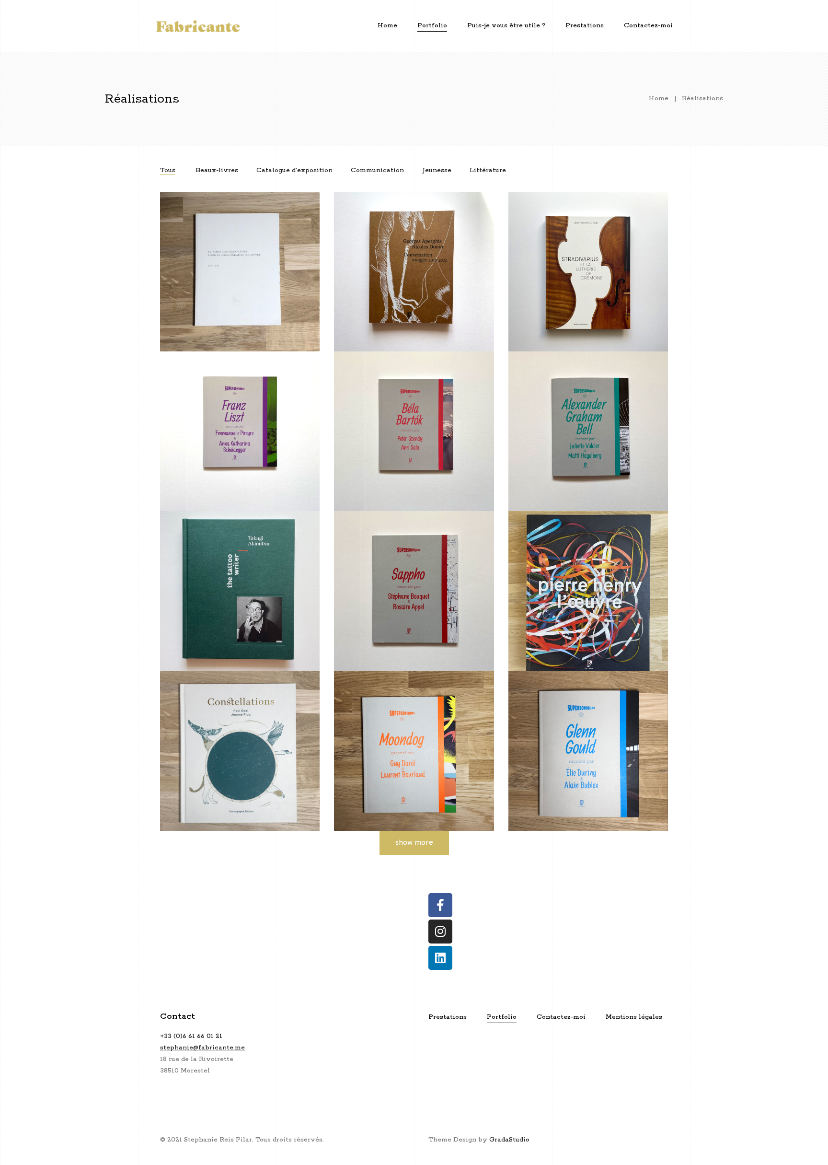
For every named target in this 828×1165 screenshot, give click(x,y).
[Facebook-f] (440, 905)
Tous (167, 170)
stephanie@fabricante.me (202, 1048)
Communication (377, 170)
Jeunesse (436, 170)
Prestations (584, 26)
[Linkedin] (440, 958)
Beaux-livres (217, 170)
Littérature (488, 170)
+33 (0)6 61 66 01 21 (191, 1036)
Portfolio (432, 26)
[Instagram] (440, 932)
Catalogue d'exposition (294, 170)
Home (387, 26)
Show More (414, 843)
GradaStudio (509, 1140)
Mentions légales (634, 1017)
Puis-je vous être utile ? (506, 26)
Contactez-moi (648, 26)
